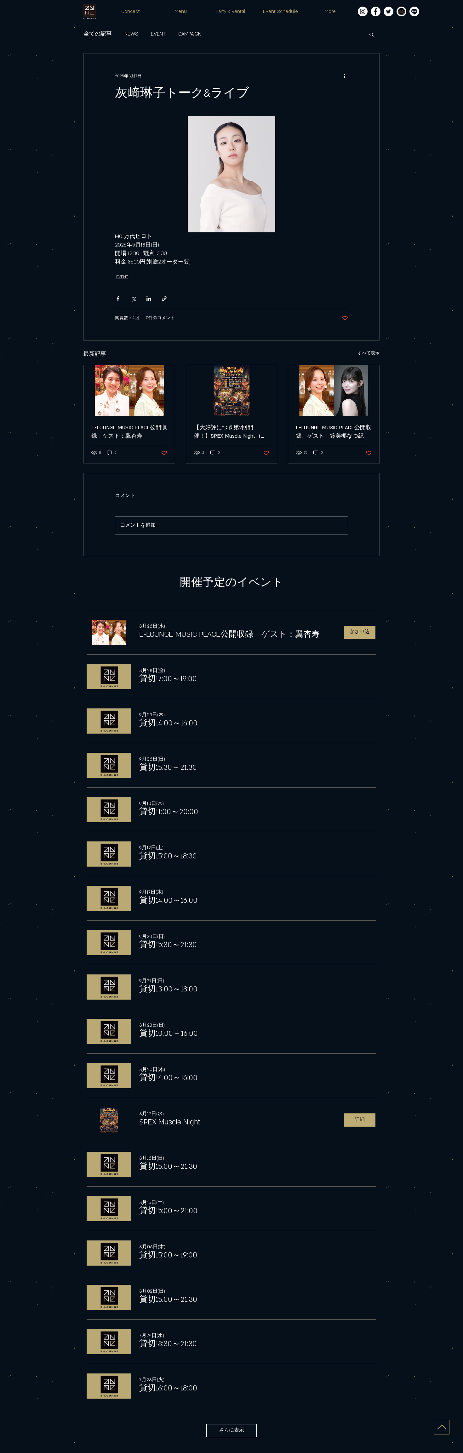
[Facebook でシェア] (118, 299)
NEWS (131, 34)
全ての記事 (97, 34)
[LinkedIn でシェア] (149, 299)
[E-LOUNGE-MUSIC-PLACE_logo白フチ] (401, 11)
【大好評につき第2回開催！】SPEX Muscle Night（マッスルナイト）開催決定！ (230, 432)
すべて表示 (368, 353)
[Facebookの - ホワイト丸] (375, 11)
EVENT (158, 34)
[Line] (414, 11)
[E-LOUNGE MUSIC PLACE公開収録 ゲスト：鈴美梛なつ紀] (333, 390)
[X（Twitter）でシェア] (133, 299)
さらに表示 (231, 1430)
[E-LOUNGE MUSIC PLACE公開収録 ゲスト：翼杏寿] (129, 390)
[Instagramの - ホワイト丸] (363, 11)
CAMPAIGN (189, 34)
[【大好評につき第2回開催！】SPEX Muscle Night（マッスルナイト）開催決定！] (231, 390)
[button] (371, 34)
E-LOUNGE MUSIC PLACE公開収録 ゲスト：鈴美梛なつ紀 (333, 432)
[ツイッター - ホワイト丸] (388, 11)
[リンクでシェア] (164, 299)
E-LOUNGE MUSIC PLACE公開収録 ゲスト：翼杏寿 (129, 432)
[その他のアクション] (344, 76)
